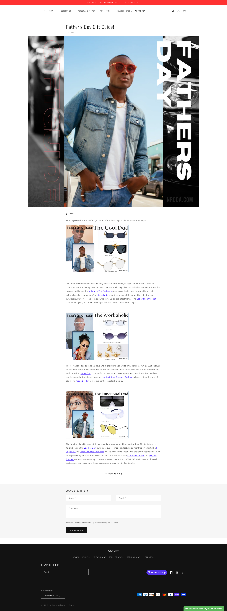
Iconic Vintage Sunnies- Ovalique (117, 377)
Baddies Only (90, 447)
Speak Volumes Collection (92, 451)
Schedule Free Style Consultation (205, 609)
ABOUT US (86, 557)
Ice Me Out (86, 373)
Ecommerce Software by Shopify (63, 605)
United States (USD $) (52, 596)
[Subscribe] (85, 572)
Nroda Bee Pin (82, 380)
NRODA (49, 605)
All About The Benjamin (100, 291)
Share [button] (71, 213)
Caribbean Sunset (135, 455)
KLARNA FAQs (148, 557)
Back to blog (115, 473)
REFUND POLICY (133, 557)
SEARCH (76, 557)
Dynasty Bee (103, 295)
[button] (67, 11)
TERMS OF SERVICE (117, 557)
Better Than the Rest (146, 298)
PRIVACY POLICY (99, 557)
